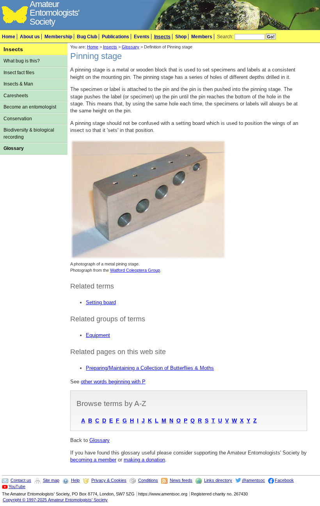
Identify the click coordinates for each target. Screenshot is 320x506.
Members (201, 36)
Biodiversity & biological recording (29, 133)
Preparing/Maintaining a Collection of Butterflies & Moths (150, 368)
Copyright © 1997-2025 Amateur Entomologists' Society (55, 499)
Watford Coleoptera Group (135, 270)
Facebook (284, 480)
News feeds (181, 480)
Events (141, 36)
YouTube (17, 486)
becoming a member (93, 460)
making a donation (144, 460)
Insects (162, 36)
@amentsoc (253, 480)
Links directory (218, 480)
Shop (181, 36)
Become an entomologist (30, 107)
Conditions (148, 480)
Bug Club (87, 36)
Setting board (101, 302)
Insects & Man (18, 84)
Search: (225, 36)
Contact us (21, 480)
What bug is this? (22, 61)
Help (75, 480)
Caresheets (16, 95)
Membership (58, 36)
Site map (51, 480)
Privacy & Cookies (108, 480)
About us (30, 36)
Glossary (14, 148)
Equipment (98, 335)
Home (8, 36)
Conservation (18, 118)
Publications (115, 36)
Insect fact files (19, 72)
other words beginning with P (113, 382)
